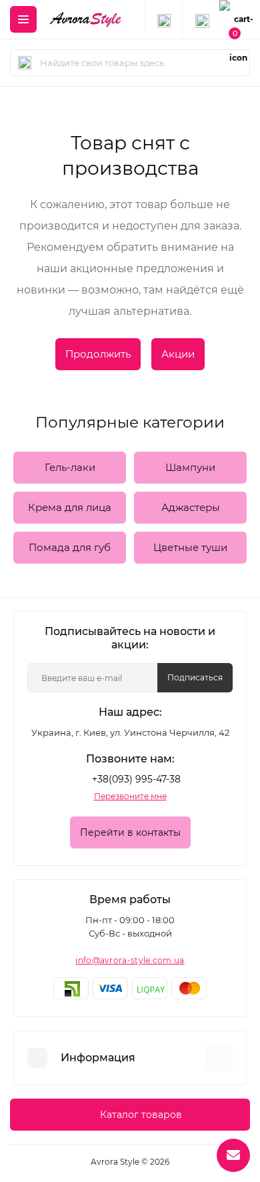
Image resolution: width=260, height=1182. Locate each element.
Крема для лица (69, 507)
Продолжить (98, 354)
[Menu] (23, 19)
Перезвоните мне (130, 796)
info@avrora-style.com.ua (129, 960)
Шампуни (190, 467)
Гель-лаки (70, 467)
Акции (178, 354)
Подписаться (195, 677)
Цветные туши (190, 547)
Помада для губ (70, 547)
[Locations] (163, 19)
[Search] (24, 62)
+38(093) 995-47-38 (136, 779)
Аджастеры (190, 507)
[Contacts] (202, 19)
